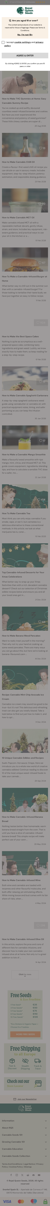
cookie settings (22, 42)
